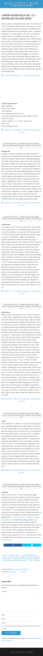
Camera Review (30, 557)
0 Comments (37, 560)
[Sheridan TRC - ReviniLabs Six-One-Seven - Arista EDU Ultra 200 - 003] (22, 296)
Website (4, 623)
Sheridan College (21, 560)
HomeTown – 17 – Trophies (17, 572)
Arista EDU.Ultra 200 (14, 557)
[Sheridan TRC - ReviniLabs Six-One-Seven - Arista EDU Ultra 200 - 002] (22, 208)
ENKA (10, 520)
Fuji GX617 (23, 535)
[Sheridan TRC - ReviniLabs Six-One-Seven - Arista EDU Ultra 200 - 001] (22, 135)
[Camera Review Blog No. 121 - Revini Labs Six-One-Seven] (22, 87)
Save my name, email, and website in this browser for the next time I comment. (21, 627)
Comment (4, 592)
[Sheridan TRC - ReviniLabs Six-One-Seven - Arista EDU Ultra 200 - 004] (22, 404)
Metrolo (19, 652)
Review (13, 560)
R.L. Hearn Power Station (18, 517)
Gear (3, 558)
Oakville (17, 558)
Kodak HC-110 (10, 558)
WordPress (30, 652)
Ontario (22, 558)
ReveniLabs (29, 558)
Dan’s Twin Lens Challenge (19, 569)
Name (4, 615)
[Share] (13, 545)
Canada (37, 557)
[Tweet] (32, 545)
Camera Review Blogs (29, 555)
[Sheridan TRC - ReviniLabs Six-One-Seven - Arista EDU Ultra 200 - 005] (22, 475)
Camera (23, 557)
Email (4, 619)
